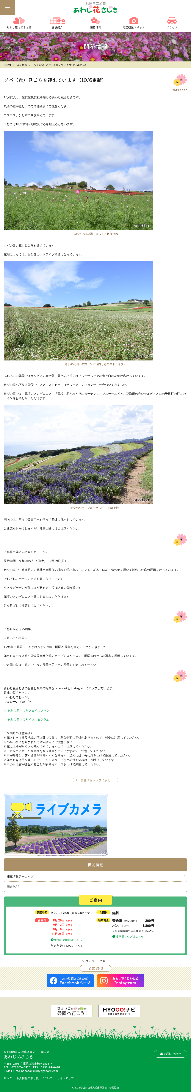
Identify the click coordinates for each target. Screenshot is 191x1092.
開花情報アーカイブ (20, 876)
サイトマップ (65, 1078)
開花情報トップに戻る (95, 780)
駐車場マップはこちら (130, 936)
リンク (8, 1078)
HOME (8, 65)
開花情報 (22, 65)
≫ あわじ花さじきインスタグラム (26, 719)
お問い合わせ (172, 1054)
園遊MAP (13, 887)
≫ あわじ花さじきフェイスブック (26, 710)
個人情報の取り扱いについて (34, 1078)
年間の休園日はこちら (68, 940)
